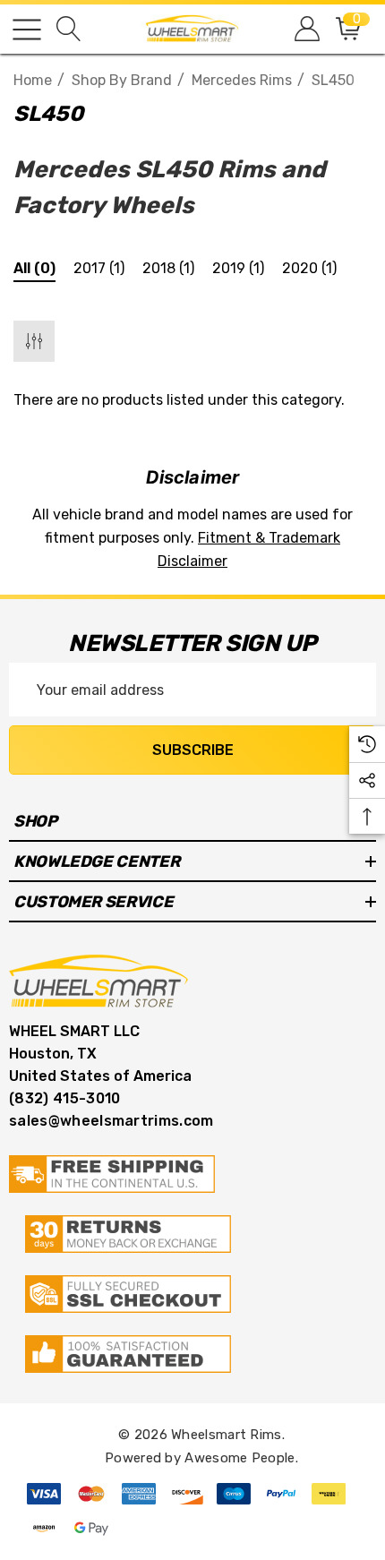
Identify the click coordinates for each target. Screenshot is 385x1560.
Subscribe (193, 750)
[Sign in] (306, 29)
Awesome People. (241, 1458)
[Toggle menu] (27, 29)
